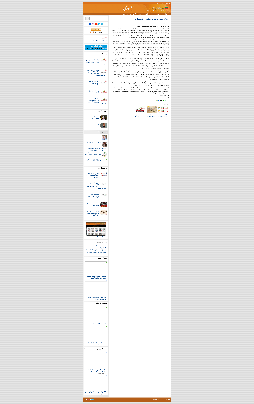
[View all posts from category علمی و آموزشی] (85, 349)
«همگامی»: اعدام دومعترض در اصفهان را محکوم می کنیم (93, 195)
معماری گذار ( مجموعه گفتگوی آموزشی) (93, 117)
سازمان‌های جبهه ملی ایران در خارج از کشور (96, 249)
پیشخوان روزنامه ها (101, 236)
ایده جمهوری (96, 124)
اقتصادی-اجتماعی (101, 303)
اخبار (158, 14)
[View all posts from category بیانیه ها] (85, 54)
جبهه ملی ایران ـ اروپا (101, 245)
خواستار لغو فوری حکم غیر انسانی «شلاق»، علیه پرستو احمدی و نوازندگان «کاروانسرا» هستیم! (96, 72)
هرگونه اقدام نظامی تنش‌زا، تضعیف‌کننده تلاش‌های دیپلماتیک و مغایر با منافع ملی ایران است (96, 101)
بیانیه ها (154, 14)
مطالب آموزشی (101, 112)
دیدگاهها (150, 14)
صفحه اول (168, 14)
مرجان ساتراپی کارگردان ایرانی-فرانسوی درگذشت (96, 298)
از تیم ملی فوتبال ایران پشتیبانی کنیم (93, 91)
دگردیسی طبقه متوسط (99, 323)
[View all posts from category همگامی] (85, 168)
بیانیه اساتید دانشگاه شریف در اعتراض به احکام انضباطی (97, 370)
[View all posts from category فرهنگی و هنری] (85, 258)
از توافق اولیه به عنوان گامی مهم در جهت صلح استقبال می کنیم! (93, 82)
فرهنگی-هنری (102, 258)
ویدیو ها (145, 14)
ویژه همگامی (102, 168)
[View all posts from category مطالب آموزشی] (85, 111)
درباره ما (163, 14)
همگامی (135, 14)
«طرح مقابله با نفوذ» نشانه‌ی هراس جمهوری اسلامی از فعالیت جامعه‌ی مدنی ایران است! (96, 185)
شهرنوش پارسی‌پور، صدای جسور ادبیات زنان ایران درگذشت (96, 277)
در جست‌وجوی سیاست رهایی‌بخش (93, 135)
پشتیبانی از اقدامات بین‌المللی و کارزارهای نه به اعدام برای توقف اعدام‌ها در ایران (96, 61)
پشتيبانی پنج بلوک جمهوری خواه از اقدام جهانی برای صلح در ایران (93, 213)
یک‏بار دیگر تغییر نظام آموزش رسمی (95, 392)
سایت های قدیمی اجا (127, 14)
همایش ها (140, 14)
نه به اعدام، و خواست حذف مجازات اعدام (92, 204)
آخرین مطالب (104, 132)
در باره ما (162, 3)
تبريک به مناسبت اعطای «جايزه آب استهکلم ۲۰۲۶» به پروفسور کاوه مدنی (92, 175)
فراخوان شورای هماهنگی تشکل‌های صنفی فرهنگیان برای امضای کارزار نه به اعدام (93, 154)
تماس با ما (168, 3)
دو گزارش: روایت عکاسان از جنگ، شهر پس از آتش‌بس (96, 343)
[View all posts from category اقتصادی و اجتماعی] (85, 303)
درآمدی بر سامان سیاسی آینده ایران (93, 142)
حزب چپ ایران (102, 247)
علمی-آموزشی (102, 349)
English (157, 3)
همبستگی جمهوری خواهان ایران (99, 250)
